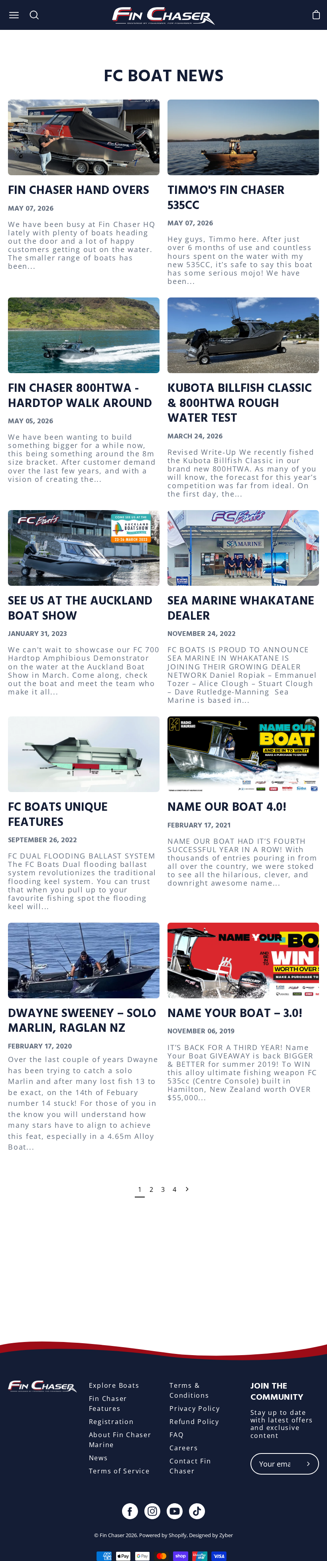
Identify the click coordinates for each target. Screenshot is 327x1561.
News (98, 1457)
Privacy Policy (194, 1408)
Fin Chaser (112, 1535)
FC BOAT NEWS (163, 76)
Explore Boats (114, 1385)
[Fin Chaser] (163, 15)
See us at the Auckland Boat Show (80, 609)
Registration (111, 1421)
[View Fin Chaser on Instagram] (152, 1511)
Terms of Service (119, 1471)
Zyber (226, 1535)
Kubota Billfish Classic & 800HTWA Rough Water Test (239, 403)
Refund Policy (194, 1421)
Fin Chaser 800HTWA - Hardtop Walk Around (80, 396)
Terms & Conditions (189, 1390)
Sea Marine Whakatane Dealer (240, 609)
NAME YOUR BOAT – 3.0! (234, 1013)
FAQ (176, 1434)
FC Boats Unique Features (58, 815)
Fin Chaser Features (108, 1403)
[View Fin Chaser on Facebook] (130, 1511)
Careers (183, 1448)
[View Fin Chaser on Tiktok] (197, 1511)
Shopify (178, 1535)
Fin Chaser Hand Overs (78, 190)
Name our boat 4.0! (226, 807)
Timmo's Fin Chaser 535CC (226, 198)
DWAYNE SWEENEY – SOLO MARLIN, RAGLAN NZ (82, 1021)
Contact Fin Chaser (190, 1466)
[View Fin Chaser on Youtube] (175, 1511)
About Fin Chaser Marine (120, 1439)
